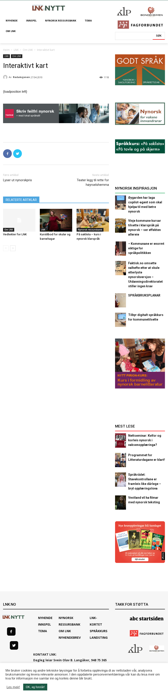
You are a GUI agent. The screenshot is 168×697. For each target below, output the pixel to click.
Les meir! (13, 687)
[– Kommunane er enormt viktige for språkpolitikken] (120, 248)
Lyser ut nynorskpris (17, 180)
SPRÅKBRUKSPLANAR (144, 295)
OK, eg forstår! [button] (35, 687)
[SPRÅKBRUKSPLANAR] (120, 300)
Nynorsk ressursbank (90, 229)
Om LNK (28, 50)
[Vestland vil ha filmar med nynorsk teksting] (120, 502)
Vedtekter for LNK (15, 234)
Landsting (99, 637)
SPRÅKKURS (98, 631)
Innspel (44, 624)
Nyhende (45, 618)
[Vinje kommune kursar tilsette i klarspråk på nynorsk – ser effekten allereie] (120, 225)
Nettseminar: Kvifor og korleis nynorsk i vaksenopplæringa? (144, 440)
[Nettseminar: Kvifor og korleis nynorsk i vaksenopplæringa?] (120, 440)
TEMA (42, 631)
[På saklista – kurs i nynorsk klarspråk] (93, 220)
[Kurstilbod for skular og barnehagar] (56, 220)
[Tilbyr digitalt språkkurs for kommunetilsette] (120, 320)
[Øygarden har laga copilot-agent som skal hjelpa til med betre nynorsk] (120, 202)
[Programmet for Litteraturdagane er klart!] (120, 460)
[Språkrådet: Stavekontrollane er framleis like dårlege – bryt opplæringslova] (120, 479)
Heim (6, 50)
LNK (16, 50)
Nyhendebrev (70, 637)
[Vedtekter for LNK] (19, 220)
